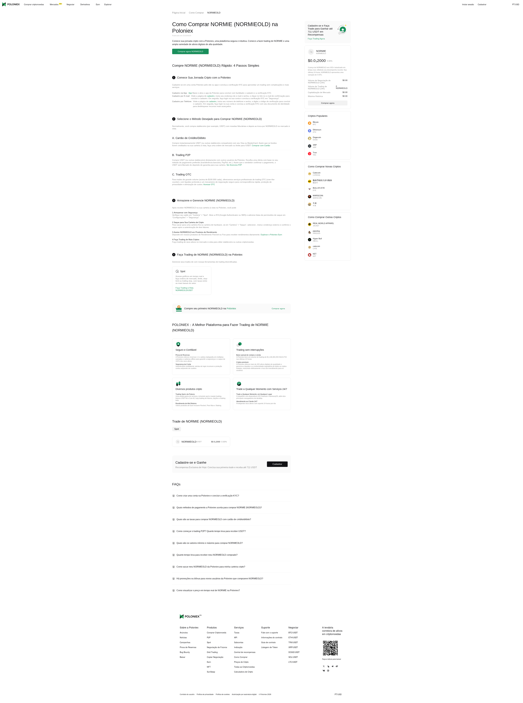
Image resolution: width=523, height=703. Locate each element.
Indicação (238, 647)
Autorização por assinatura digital (244, 694)
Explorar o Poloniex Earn (271, 235)
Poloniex (11, 4)
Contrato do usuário (187, 694)
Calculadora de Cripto (243, 671)
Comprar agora (278, 308)
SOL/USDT (293, 657)
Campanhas (185, 642)
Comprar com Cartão (261, 145)
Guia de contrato (268, 642)
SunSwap (211, 671)
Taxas (236, 632)
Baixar (182, 657)
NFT (209, 666)
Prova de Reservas (188, 647)
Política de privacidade (205, 694)
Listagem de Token (269, 647)
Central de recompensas (244, 652)
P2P (208, 637)
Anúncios (184, 632)
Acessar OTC (209, 184)
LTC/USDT (292, 662)
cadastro (211, 96)
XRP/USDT (293, 647)
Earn (209, 662)
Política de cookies (223, 694)
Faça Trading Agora (316, 39)
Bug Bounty (185, 652)
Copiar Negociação (215, 657)
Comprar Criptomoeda (216, 632)
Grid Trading (212, 652)
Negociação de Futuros (217, 647)
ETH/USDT (293, 637)
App (190, 93)
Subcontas (238, 642)
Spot (176, 429)
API (235, 637)
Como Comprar (196, 13)
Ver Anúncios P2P (234, 165)
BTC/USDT (293, 632)
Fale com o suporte (269, 632)
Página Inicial (178, 13)
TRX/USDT (293, 642)
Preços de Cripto (241, 662)
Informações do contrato (271, 637)
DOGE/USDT (294, 652)
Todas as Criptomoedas (244, 666)
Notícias (183, 637)
